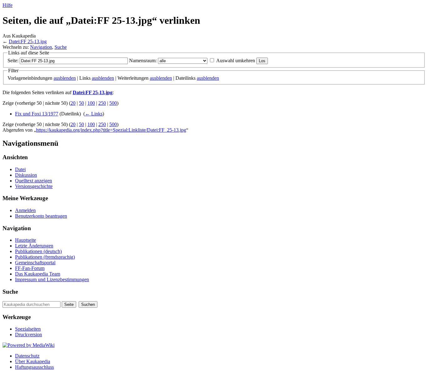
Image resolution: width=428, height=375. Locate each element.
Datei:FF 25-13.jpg (28, 41)
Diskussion (26, 175)
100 (91, 103)
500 (113, 103)
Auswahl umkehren (235, 60)
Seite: (13, 60)
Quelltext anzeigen (33, 180)
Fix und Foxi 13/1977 (36, 113)
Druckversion (28, 334)
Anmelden (25, 210)
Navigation (41, 47)
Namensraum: (143, 60)
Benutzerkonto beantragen (41, 216)
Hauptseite (25, 240)
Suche (61, 47)
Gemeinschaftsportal (35, 262)
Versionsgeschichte (34, 186)
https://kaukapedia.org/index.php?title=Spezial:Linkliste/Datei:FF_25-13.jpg (111, 130)
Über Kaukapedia (32, 361)
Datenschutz (27, 355)
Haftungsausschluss (34, 367)
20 (73, 103)
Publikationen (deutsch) (38, 251)
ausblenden (65, 78)
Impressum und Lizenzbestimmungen (52, 279)
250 (102, 103)
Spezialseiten (28, 329)
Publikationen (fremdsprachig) (45, 257)
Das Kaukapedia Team (37, 273)
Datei (20, 169)
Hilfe (8, 5)
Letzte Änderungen (34, 245)
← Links (93, 113)
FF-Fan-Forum (29, 268)
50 (81, 103)
